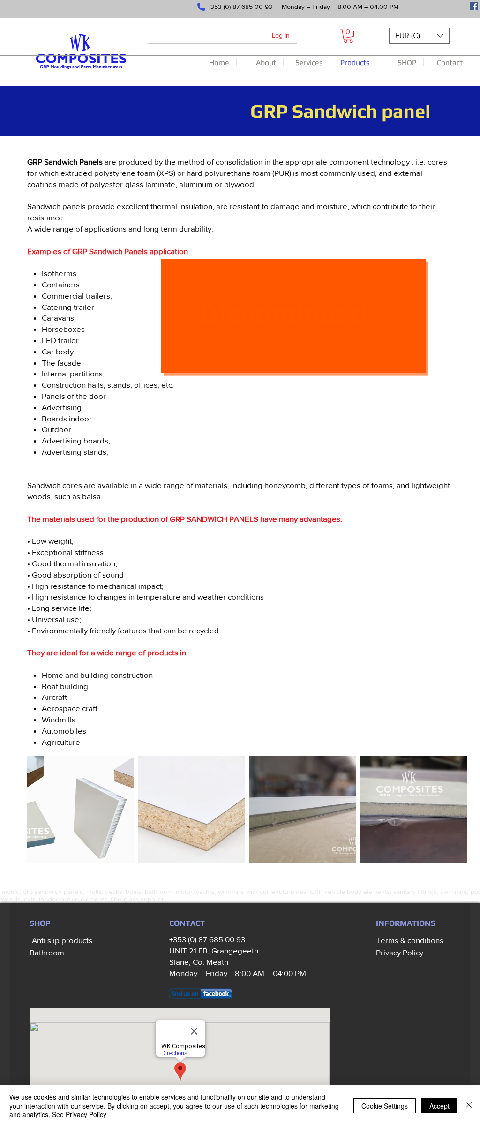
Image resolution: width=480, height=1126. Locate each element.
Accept (439, 1106)
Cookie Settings (384, 1106)
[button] (348, 36)
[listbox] (419, 36)
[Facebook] (474, 6)
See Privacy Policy (79, 1114)
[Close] (468, 1105)
